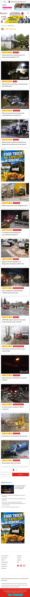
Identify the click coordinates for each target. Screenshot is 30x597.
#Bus (15, 81)
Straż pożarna (7, 230)
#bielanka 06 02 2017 (18, 346)
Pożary (7, 52)
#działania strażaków (18, 288)
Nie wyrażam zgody (17, 594)
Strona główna (4, 25)
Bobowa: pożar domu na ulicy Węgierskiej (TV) (15, 205)
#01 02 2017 (16, 375)
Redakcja (19, 555)
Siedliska (7, 288)
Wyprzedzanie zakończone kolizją (11, 463)
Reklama (19, 560)
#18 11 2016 (16, 460)
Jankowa (7, 317)
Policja (7, 110)
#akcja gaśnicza (17, 230)
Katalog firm (4, 566)
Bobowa (7, 139)
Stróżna (7, 81)
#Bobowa (16, 52)
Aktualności (4, 557)
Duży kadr (3, 568)
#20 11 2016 (16, 433)
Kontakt (19, 557)
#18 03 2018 (16, 203)
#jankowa (16, 317)
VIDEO (3, 560)
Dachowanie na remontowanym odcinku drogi (14, 436)
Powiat (7, 460)
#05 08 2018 (16, 110)
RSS (18, 562)
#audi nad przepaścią (18, 404)
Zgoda (10, 594)
